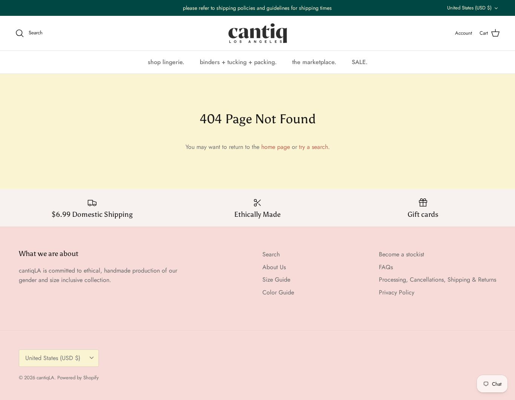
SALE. (360, 62)
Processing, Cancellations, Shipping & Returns (437, 279)
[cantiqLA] (257, 33)
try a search (313, 147)
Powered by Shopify (78, 377)
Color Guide (278, 292)
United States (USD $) (469, 7)
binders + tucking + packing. (238, 62)
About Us (274, 267)
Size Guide (276, 279)
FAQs (386, 267)
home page (275, 147)
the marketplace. (314, 62)
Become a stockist (401, 254)
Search (271, 254)
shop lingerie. (166, 62)
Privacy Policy (396, 292)
